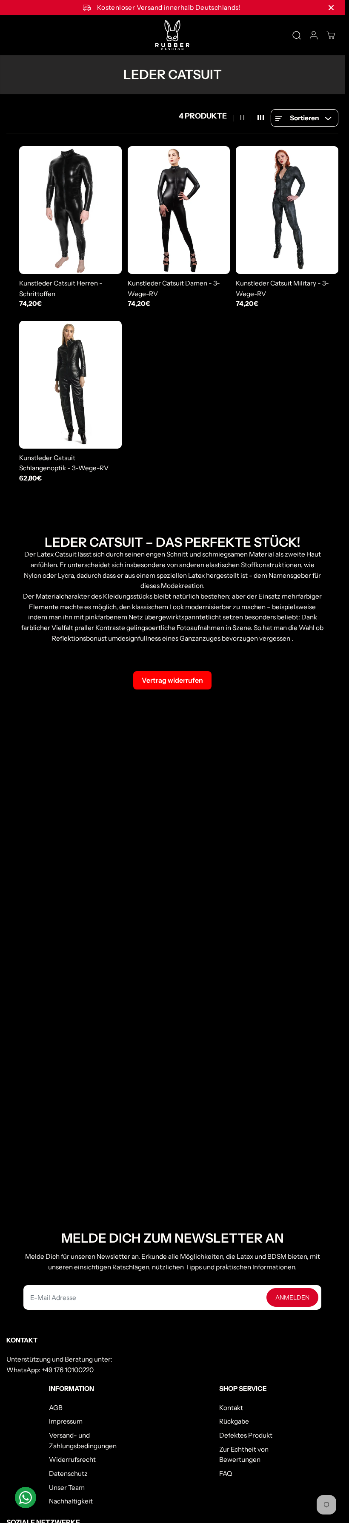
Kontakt (231, 1408)
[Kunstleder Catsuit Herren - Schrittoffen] (70, 210)
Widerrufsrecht (72, 1459)
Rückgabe (234, 1421)
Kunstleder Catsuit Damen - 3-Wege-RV (174, 288)
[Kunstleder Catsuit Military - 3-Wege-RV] (287, 210)
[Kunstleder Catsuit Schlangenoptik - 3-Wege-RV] (70, 385)
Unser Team (67, 1487)
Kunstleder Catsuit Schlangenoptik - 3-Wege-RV (64, 463)
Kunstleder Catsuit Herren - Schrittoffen (61, 288)
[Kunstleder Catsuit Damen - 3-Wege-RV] (179, 210)
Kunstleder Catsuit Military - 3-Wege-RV (282, 288)
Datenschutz (68, 1473)
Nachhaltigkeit (71, 1501)
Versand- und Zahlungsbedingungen (83, 1440)
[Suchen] (296, 35)
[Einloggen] (313, 35)
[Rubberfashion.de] (172, 35)
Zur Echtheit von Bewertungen (244, 1454)
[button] (11, 35)
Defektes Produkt (245, 1435)
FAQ (225, 1473)
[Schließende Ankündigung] (331, 7)
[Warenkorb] (330, 35)
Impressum (66, 1421)
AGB (56, 1408)
